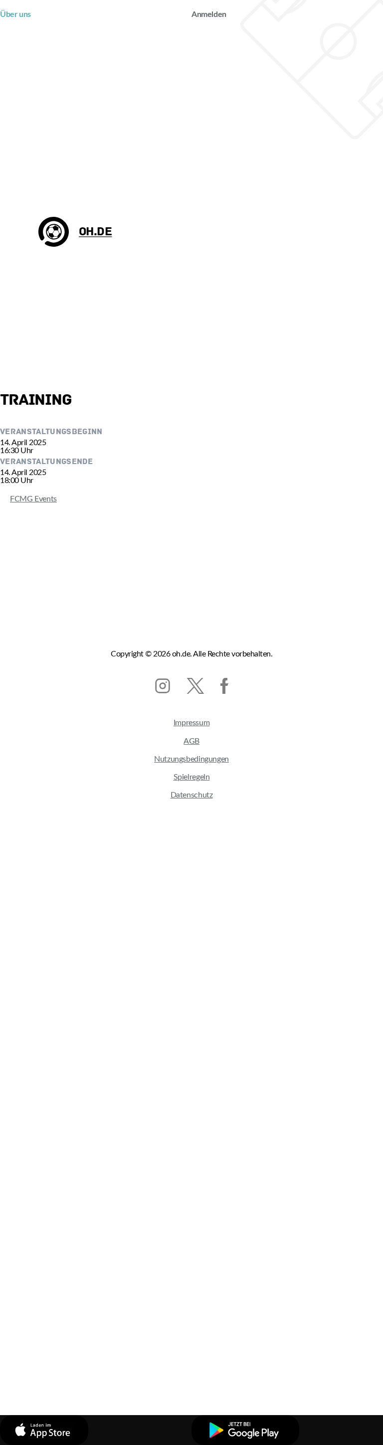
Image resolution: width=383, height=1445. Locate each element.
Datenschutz (192, 795)
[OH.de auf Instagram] (163, 686)
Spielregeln (192, 777)
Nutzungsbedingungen (191, 759)
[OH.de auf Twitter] (195, 686)
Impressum (192, 723)
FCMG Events (28, 499)
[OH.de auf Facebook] (224, 686)
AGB (191, 741)
